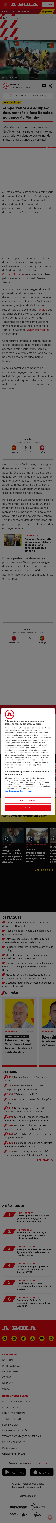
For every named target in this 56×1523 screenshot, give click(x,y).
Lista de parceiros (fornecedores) (18, 791)
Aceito (28, 808)
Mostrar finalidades (28, 800)
